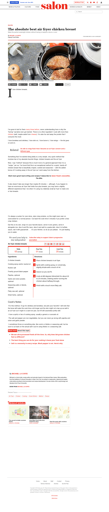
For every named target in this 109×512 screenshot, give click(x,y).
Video (98, 7)
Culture (28, 7)
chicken (10, 134)
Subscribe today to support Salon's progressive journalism (46, 239)
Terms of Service (45, 483)
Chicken (18, 396)
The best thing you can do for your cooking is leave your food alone (37, 340)
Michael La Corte (15, 35)
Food (37, 7)
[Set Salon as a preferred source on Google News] (59, 84)
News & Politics (14, 7)
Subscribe (14, 2)
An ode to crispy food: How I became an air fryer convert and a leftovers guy (42, 150)
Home (38, 481)
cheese (33, 134)
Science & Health (76, 7)
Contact (59, 481)
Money (89, 7)
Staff (52, 481)
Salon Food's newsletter (60, 176)
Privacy (67, 481)
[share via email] (51, 244)
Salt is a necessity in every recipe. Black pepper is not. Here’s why (37, 343)
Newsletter (79, 2)
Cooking (24, 396)
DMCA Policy (54, 498)
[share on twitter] (57, 244)
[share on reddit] (63, 244)
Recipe (47, 396)
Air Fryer (11, 396)
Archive (56, 483)
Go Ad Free (65, 483)
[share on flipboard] (60, 244)
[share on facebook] (54, 244)
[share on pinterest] (45, 244)
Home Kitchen (33, 396)
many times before (32, 129)
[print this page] (48, 244)
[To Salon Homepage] (54, 5)
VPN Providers (54, 495)
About (45, 481)
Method (41, 396)
